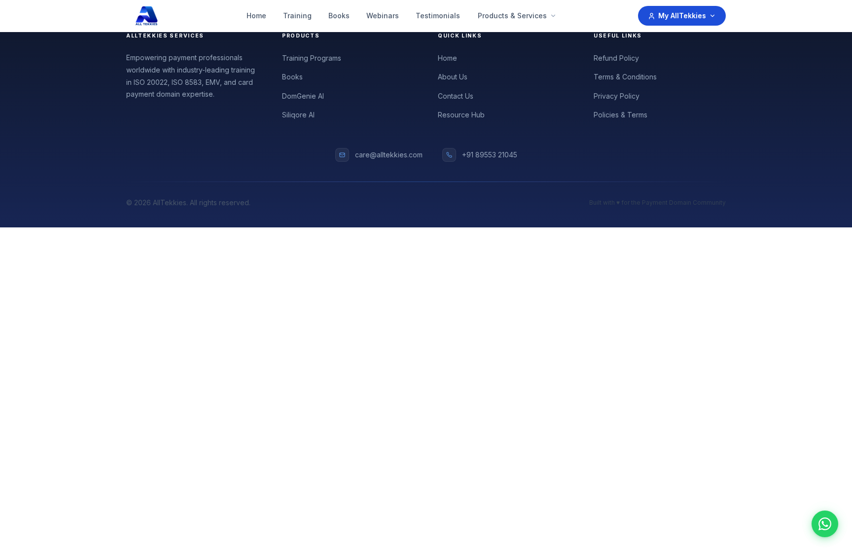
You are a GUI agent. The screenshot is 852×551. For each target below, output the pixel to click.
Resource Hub (461, 114)
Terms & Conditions (625, 77)
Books (339, 15)
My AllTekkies (682, 15)
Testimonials (438, 15)
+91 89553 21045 (489, 154)
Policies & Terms (620, 114)
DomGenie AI (303, 96)
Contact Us (455, 96)
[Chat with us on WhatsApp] (825, 524)
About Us (452, 77)
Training (297, 15)
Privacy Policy (616, 96)
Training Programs (311, 58)
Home (256, 15)
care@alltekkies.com (389, 154)
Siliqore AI (298, 114)
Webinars (382, 15)
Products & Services (512, 15)
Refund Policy (616, 58)
